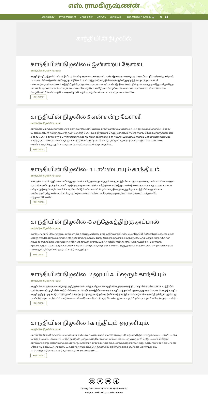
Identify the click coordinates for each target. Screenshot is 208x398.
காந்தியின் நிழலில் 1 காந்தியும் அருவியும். (89, 323)
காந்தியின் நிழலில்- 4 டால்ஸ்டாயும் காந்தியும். (95, 169)
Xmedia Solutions (115, 392)
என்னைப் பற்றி (67, 17)
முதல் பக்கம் (48, 17)
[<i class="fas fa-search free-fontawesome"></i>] (161, 17)
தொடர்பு (101, 17)
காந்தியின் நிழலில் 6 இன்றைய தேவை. (86, 64)
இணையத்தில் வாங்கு (139, 17)
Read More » (39, 97)
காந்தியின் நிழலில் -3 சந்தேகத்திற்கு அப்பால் (94, 222)
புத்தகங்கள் (86, 17)
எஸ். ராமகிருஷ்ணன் (104, 6)
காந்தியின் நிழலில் (41, 70)
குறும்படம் (115, 17)
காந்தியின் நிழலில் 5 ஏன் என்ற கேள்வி (86, 117)
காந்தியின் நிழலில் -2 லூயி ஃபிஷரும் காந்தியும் (98, 274)
